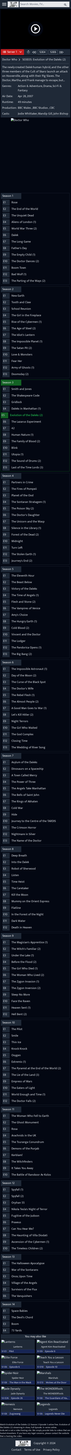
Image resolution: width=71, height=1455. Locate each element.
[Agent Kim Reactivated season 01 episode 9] (53, 1342)
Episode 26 (17, 1398)
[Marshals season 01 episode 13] (53, 1373)
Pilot (11, 1351)
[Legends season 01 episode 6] (53, 1404)
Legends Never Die (55, 1414)
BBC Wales (24, 107)
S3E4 (43, 52)
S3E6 (53, 52)
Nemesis (17, 1409)
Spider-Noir (18, 1378)
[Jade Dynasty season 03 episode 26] (18, 1389)
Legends (53, 1409)
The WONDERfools (53, 1393)
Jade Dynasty (18, 1393)
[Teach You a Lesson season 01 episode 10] (53, 1358)
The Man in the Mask (20, 1382)
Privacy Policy (51, 1450)
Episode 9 (50, 1351)
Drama (47, 86)
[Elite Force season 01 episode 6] (18, 1358)
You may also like (35, 1336)
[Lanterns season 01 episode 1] (18, 1342)
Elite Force (17, 1362)
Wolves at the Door (56, 1382)
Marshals (53, 1378)
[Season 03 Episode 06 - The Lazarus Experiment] (61, 52)
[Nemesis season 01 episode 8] (18, 1404)
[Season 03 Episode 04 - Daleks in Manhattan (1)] (34, 52)
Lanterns (17, 1347)
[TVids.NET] (13, 4)
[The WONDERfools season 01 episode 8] (53, 1389)
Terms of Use (32, 1450)
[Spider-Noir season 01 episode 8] (18, 1373)
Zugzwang (15, 1414)
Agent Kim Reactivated (53, 1347)
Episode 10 (51, 1367)
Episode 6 (14, 1367)
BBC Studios (40, 107)
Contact (16, 1450)
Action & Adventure (30, 86)
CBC (52, 107)
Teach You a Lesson (53, 1362)
